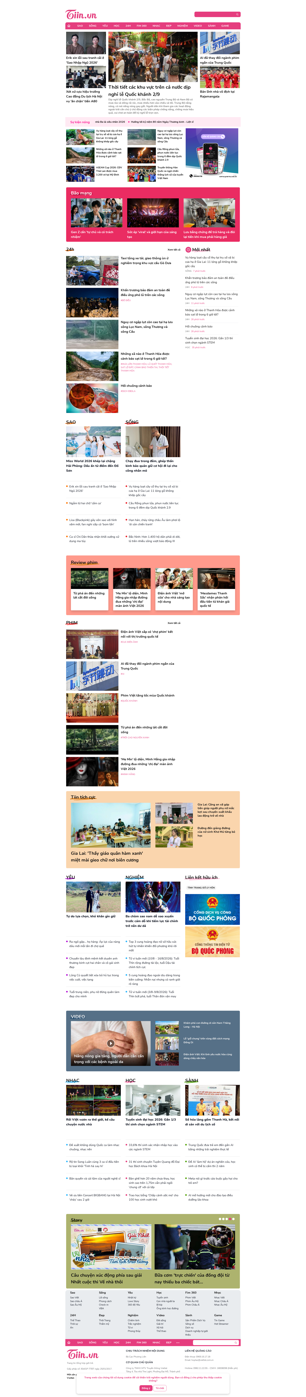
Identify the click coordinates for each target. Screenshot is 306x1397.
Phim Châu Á (192, 1311)
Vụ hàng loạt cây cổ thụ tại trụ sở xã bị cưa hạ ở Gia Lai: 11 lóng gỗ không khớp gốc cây (153, 491)
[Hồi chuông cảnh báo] (92, 398)
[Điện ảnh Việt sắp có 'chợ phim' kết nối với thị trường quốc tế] (92, 644)
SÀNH (191, 1080)
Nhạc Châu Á (221, 1308)
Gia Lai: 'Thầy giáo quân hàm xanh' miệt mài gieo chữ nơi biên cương (107, 856)
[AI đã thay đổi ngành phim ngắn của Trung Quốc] (220, 43)
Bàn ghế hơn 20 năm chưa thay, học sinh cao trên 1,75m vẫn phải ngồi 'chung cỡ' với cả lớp (152, 1183)
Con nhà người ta (166, 1308)
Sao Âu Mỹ (76, 1311)
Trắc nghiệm (134, 1330)
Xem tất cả (174, 249)
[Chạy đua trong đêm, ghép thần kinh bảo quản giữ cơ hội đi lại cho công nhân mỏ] (153, 441)
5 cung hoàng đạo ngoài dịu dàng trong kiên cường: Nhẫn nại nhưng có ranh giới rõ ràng (154, 979)
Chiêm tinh (133, 1327)
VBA (101, 1315)
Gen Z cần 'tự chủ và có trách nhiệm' (92, 234)
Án (71, 1334)
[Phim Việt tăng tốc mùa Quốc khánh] (92, 708)
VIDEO (78, 1017)
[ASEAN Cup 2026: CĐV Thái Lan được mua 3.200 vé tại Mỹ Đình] (80, 174)
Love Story (133, 1308)
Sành (211, 26)
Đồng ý (146, 1388)
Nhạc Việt (219, 1304)
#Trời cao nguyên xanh (135, 737)
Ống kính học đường (167, 1315)
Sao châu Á (76, 1308)
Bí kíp (159, 1311)
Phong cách (105, 1308)
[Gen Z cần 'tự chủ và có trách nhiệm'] (96, 212)
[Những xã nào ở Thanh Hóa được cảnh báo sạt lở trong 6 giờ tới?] (80, 155)
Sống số (189, 1330)
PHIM (72, 623)
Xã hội (160, 1334)
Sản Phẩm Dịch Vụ (195, 1327)
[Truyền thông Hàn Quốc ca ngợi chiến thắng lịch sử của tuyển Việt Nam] (141, 174)
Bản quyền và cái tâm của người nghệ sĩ (94, 1178)
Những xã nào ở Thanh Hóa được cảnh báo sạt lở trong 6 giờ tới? (210, 312)
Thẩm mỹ (104, 1330)
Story (76, 1220)
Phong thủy (134, 1337)
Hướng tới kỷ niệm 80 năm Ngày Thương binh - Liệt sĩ (134, 122)
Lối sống (103, 1304)
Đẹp (168, 26)
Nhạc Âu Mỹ (220, 1311)
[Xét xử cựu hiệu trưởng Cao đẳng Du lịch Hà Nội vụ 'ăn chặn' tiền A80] (86, 77)
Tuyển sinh (162, 1304)
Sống (92, 26)
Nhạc (156, 26)
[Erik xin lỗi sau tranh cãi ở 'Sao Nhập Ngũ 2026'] (86, 43)
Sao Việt (74, 1304)
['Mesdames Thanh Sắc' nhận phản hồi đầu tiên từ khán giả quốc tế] (216, 578)
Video (198, 26)
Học (117, 26)
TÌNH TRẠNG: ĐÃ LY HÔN (201, 887)
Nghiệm (182, 26)
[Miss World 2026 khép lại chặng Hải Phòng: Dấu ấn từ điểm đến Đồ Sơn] (93, 441)
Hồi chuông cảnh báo (198, 326)
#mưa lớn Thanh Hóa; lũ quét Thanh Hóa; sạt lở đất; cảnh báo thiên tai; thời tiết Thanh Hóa (146, 367)
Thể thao (161, 1337)
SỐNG (132, 422)
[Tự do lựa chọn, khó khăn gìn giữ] (93, 897)
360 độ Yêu (134, 1311)
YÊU (70, 877)
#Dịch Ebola (128, 391)
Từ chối (160, 1388)
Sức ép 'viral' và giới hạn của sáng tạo (152, 234)
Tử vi (130, 1334)
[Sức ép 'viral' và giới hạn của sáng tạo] (153, 212)
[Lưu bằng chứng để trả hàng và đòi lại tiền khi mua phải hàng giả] (209, 212)
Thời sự (74, 1330)
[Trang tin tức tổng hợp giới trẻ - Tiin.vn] (81, 14)
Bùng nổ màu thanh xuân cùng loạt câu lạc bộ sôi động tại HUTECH (107, 1278)
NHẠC (72, 1080)
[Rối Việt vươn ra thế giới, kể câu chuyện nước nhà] (93, 1100)
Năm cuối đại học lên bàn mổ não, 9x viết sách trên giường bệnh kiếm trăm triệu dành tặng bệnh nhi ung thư (193, 1282)
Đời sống (161, 1327)
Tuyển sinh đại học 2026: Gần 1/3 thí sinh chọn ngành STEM (209, 340)
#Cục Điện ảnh (129, 642)
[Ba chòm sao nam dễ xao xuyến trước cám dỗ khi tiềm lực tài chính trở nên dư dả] (153, 897)
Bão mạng (81, 193)
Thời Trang (104, 1327)
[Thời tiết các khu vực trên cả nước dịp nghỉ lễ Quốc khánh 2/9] (153, 57)
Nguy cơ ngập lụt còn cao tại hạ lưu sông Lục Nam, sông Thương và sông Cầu (211, 296)
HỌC (131, 1080)
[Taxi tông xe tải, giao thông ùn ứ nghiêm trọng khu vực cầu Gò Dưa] (92, 270)
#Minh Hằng (128, 774)
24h (70, 249)
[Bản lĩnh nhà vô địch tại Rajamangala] (220, 77)
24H (128, 26)
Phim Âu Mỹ (192, 1308)
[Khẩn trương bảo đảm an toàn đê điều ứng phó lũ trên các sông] (92, 302)
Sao (80, 26)
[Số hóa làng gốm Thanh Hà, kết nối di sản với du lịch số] (212, 1100)
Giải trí (160, 1330)
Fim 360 (142, 26)
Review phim (84, 562)
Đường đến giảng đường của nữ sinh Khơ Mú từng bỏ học (216, 832)
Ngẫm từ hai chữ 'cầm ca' (85, 503)
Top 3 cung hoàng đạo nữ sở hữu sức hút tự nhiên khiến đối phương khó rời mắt (153, 946)
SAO (71, 422)
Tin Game (219, 1327)
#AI (122, 673)
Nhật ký (132, 1304)
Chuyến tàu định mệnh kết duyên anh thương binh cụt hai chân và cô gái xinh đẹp (94, 963)
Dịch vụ (189, 1334)
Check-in (104, 1311)
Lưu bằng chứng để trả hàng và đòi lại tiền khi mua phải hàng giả (209, 234)
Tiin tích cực (83, 797)
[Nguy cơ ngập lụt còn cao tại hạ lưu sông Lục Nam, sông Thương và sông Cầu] (141, 137)
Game (225, 26)
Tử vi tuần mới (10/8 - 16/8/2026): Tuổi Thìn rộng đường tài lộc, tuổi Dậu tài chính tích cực (154, 963)
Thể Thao (75, 1327)
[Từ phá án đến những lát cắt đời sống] (89, 578)
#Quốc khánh (129, 700)
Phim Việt (190, 1304)
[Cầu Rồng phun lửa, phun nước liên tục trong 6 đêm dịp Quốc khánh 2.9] (141, 155)
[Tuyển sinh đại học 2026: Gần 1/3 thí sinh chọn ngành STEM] (153, 1100)
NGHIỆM (135, 877)
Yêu (105, 26)
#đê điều (126, 300)
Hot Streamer (221, 1330)
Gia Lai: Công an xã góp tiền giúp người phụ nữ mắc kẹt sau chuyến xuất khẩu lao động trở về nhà (216, 810)
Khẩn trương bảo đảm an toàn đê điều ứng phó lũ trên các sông (209, 280)
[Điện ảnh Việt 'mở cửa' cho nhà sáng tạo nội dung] (174, 578)
